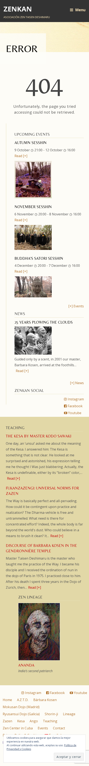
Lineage (69, 714)
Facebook (75, 406)
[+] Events (76, 306)
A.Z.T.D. (22, 700)
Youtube (74, 413)
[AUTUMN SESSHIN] (33, 197)
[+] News (77, 383)
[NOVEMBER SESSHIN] (33, 248)
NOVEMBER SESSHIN (33, 207)
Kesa (21, 721)
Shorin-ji (51, 714)
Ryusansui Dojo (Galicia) (21, 714)
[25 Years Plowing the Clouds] (33, 353)
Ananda (26, 665)
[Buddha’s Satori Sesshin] (33, 296)
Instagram (75, 399)
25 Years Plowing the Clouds (43, 322)
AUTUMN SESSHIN (30, 142)
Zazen (7, 721)
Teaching (50, 721)
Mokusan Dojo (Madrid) (21, 707)
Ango (34, 721)
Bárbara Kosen (45, 700)
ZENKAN (18, 9)
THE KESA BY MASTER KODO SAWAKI (38, 436)
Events (43, 728)
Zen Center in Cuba (18, 728)
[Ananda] (39, 660)
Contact (59, 728)
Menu (80, 9)
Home (7, 700)
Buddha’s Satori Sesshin (38, 258)
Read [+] (20, 156)
